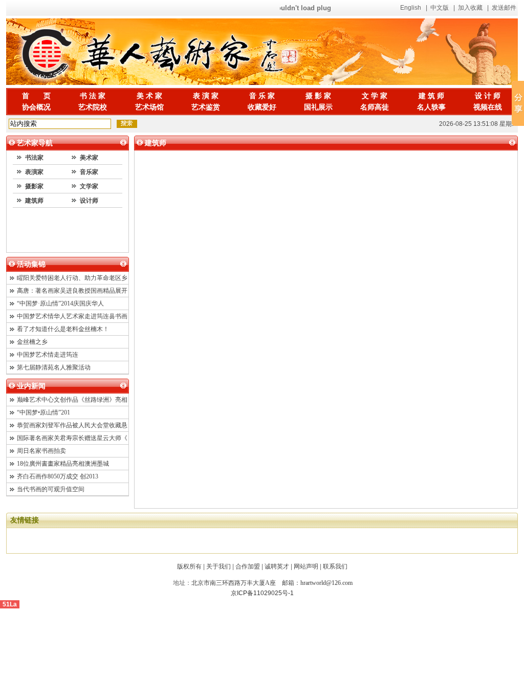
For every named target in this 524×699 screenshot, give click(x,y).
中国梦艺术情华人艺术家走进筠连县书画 (72, 316)
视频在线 (487, 107)
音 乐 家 (262, 96)
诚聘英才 (277, 566)
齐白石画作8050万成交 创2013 (57, 476)
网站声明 (306, 566)
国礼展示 (318, 107)
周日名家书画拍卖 (41, 450)
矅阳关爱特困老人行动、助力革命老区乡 (72, 277)
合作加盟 (247, 566)
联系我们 (335, 566)
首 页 (36, 96)
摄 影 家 (318, 96)
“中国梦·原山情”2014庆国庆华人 (60, 303)
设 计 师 (487, 96)
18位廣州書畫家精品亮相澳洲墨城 (63, 463)
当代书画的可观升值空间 (50, 489)
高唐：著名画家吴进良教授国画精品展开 (72, 290)
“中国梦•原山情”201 (43, 412)
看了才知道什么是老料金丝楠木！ (63, 329)
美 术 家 (149, 96)
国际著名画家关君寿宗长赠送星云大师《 (72, 438)
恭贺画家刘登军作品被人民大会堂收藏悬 (72, 425)
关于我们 (218, 566)
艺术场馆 (149, 107)
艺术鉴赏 (205, 107)
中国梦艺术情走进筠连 (47, 354)
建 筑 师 (431, 96)
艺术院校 (92, 107)
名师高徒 (374, 107)
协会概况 (36, 107)
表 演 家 (206, 96)
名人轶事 (431, 107)
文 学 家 (374, 96)
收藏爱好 (262, 107)
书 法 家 (92, 96)
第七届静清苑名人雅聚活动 (54, 367)
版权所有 (189, 566)
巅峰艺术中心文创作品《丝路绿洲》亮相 (72, 399)
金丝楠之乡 (32, 341)
